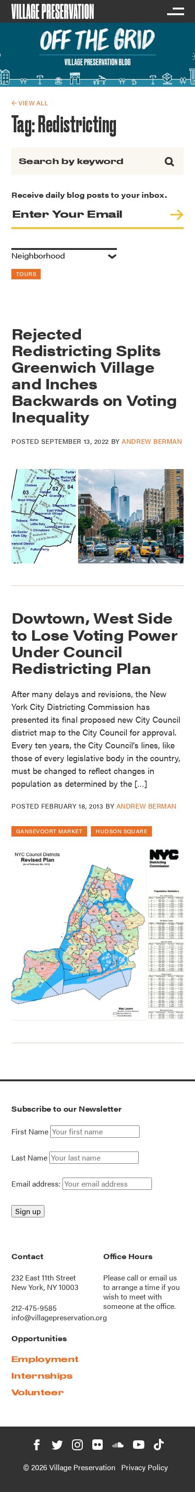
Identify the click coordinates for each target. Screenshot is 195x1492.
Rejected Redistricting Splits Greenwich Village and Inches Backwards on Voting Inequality (94, 374)
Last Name (29, 1157)
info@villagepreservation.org (59, 1317)
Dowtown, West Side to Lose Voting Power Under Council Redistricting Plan (94, 642)
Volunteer (37, 1392)
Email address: (36, 1183)
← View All (29, 102)
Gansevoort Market (49, 831)
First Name (29, 1131)
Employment (45, 1358)
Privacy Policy (144, 1467)
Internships (42, 1375)
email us (163, 1277)
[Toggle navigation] (175, 11)
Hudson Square (121, 831)
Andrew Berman (152, 441)
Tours (26, 273)
